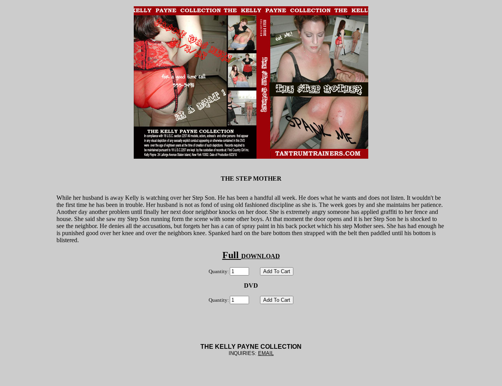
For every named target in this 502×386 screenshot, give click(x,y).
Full (231, 255)
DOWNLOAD (260, 256)
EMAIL (266, 353)
